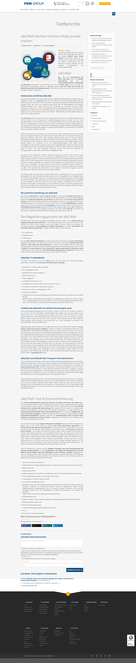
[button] (26, 525)
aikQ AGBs (26, 118)
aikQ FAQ (40, 101)
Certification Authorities (99, 121)
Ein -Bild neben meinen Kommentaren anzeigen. (39, 558)
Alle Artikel (24, 9)
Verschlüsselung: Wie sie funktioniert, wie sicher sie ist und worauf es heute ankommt (102, 56)
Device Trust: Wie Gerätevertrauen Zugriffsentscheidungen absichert (102, 39)
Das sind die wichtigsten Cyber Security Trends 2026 (102, 84)
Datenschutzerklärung (51, 554)
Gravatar (27, 558)
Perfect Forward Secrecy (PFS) (30, 367)
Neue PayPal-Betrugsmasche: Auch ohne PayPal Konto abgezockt (102, 91)
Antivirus (64, 9)
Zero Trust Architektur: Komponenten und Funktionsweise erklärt (102, 45)
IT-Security (41, 9)
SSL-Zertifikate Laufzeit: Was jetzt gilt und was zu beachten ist (102, 61)
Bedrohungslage (53, 9)
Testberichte (74, 9)
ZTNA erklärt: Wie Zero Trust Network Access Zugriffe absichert (102, 50)
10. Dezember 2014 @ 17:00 (29, 586)
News (32, 9)
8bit (59, 77)
